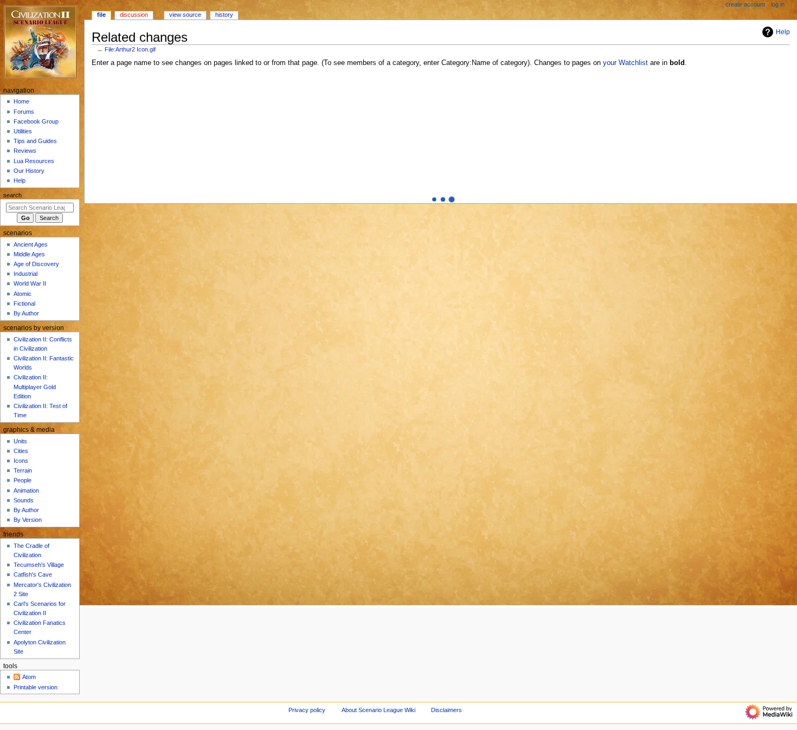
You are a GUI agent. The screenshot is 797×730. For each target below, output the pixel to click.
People (22, 480)
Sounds (24, 500)
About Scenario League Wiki (378, 710)
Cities (21, 451)
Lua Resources (34, 161)
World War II (30, 283)
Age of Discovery (36, 264)
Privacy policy (306, 710)
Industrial (25, 273)
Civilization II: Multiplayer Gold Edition (35, 386)
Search (12, 195)
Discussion (134, 14)
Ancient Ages (31, 244)
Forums (24, 111)
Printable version (35, 687)
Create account (745, 4)
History (224, 14)
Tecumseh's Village (39, 564)
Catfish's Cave (33, 574)
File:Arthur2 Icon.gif (130, 49)
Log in (778, 4)
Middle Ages (29, 254)
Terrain (23, 470)
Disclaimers (446, 710)
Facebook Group (36, 121)
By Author (26, 313)
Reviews (25, 150)
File (101, 14)
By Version (28, 519)
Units (20, 441)
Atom (29, 677)
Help (783, 32)
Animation (26, 490)
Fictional (24, 303)
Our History (29, 170)
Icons (21, 460)
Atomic (22, 293)
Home (21, 101)
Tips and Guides (35, 141)
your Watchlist (625, 63)
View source (185, 14)
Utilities (23, 131)
